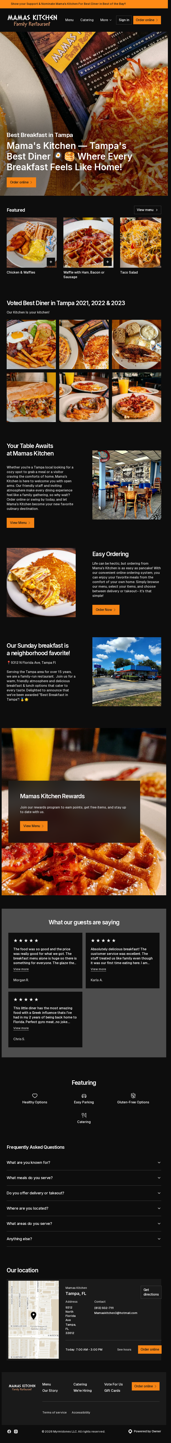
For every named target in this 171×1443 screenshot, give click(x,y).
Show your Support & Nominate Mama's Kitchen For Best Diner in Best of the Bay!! (68, 4)
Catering (86, 20)
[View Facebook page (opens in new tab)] (9, 1431)
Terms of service (54, 1412)
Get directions (151, 1292)
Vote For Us (113, 1384)
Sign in (124, 20)
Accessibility (81, 1412)
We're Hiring (82, 1390)
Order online (150, 1349)
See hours (124, 1349)
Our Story (50, 1390)
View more (21, 969)
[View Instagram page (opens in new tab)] (15, 1431)
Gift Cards (112, 1390)
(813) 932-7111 (104, 1308)
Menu (69, 20)
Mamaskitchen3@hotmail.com (115, 1313)
